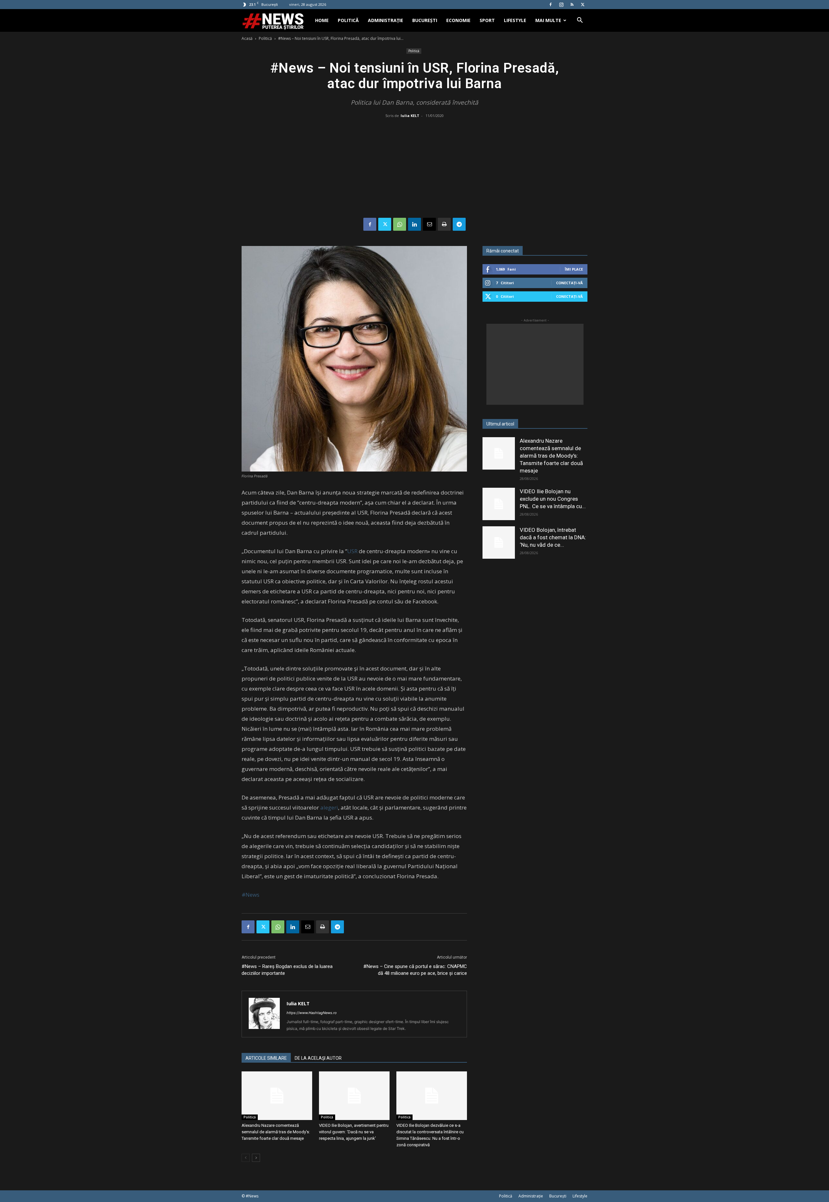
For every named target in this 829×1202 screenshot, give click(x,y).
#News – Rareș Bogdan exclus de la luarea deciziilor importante (287, 969)
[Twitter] (582, 4)
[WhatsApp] (399, 224)
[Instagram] (561, 4)
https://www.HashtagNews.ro (312, 1012)
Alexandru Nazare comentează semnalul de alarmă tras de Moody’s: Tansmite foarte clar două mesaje (276, 1132)
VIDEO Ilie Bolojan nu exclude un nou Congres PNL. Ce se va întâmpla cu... (553, 498)
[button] (579, 21)
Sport (487, 20)
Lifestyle (515, 20)
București (424, 20)
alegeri (329, 807)
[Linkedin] (414, 224)
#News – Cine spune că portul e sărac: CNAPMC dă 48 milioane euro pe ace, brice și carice (415, 969)
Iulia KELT (410, 115)
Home (322, 20)
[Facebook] (550, 4)
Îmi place (574, 269)
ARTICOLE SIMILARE (266, 1058)
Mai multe (548, 20)
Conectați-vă (569, 282)
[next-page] (256, 1158)
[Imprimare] (444, 224)
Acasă (247, 38)
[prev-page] (246, 1158)
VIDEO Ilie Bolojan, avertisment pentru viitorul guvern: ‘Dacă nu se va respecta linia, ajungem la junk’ (354, 1132)
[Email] (429, 224)
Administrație (385, 20)
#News (250, 894)
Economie (458, 20)
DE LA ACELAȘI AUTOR (318, 1058)
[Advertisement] (414, 169)
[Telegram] (459, 224)
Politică (348, 20)
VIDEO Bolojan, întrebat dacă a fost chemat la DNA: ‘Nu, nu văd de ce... (553, 537)
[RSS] (572, 4)
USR (352, 551)
